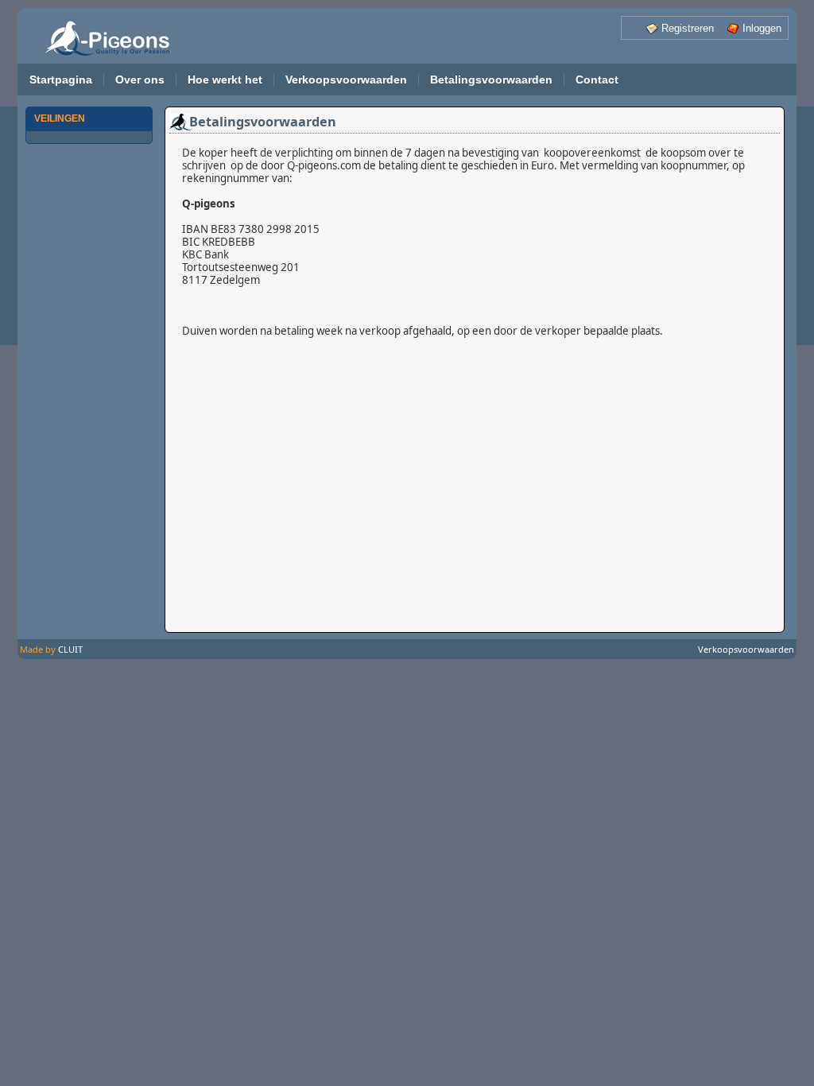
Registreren (687, 28)
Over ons (140, 80)
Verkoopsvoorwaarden (346, 80)
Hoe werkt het (225, 80)
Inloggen (761, 28)
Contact (597, 80)
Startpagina (60, 80)
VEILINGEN (59, 118)
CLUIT (70, 649)
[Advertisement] (89, 397)
